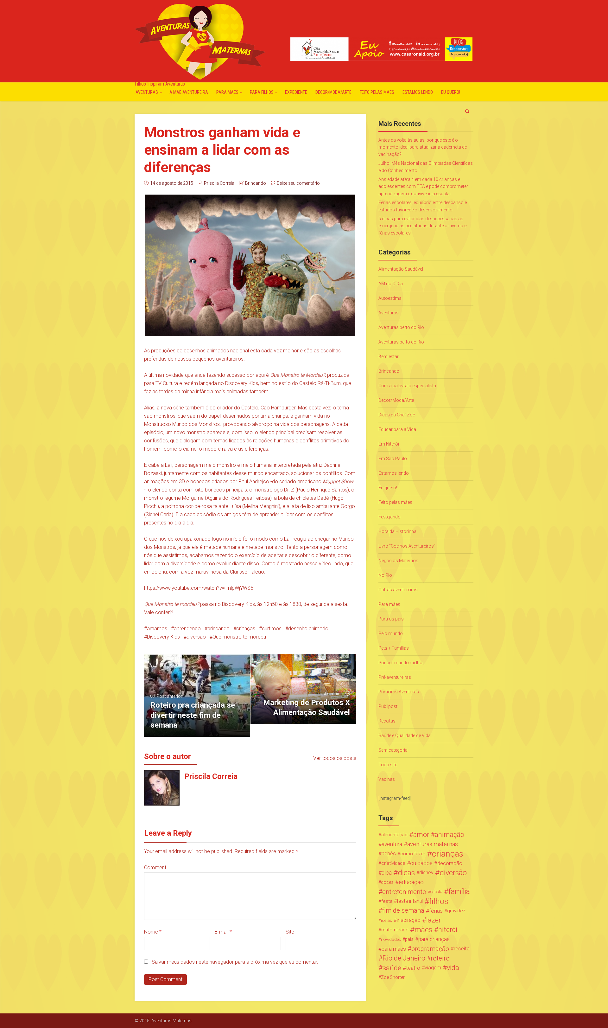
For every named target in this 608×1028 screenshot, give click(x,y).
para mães (394, 949)
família (459, 892)
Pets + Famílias (393, 648)
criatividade (393, 863)
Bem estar (388, 356)
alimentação (394, 835)
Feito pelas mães (377, 92)
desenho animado (308, 629)
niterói (447, 930)
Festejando (389, 516)
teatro (413, 968)
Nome (153, 932)
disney (426, 873)
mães (424, 930)
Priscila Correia (219, 183)
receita (462, 949)
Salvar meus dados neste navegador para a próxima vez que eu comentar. (235, 962)
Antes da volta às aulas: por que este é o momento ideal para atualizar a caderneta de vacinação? (422, 147)
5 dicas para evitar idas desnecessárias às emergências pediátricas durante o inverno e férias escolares (422, 225)
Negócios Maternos (398, 560)
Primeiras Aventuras (398, 691)
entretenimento (404, 892)
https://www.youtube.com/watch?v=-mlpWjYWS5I (199, 588)
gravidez (456, 911)
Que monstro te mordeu (239, 637)
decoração (449, 863)
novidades (391, 939)
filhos (438, 901)
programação (430, 949)
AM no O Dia (390, 283)
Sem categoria (393, 750)
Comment (155, 867)
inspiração (409, 920)
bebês (389, 854)
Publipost (387, 706)
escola (436, 891)
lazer (433, 920)
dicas (406, 873)
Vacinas (386, 779)
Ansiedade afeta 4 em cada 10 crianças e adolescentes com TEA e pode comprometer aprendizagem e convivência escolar (423, 186)
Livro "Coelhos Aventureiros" (406, 546)
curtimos (272, 629)
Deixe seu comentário (298, 183)
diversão (196, 637)
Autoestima (390, 298)
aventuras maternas (432, 844)
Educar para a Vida (397, 429)
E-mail (223, 932)
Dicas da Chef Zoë (396, 414)
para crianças (434, 939)
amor (421, 834)
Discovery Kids (163, 637)
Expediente (296, 92)
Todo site (387, 764)
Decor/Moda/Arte (333, 92)
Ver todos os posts (334, 758)
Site (290, 932)
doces (387, 882)
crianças (245, 629)
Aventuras (147, 92)
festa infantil (410, 901)
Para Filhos (262, 92)
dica (387, 873)
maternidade (394, 930)
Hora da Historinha (397, 531)
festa (386, 901)
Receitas (387, 720)
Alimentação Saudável (400, 269)
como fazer (412, 854)
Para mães (227, 92)
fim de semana (403, 910)
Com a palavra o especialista (407, 385)
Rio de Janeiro (404, 958)
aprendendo (187, 629)
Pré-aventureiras (394, 677)
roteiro (440, 958)
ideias (386, 920)
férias (436, 911)
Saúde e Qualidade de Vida (404, 735)
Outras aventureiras (398, 589)
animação (449, 834)
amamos (157, 629)
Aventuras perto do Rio (401, 327)
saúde (392, 968)
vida (453, 968)
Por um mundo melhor (401, 662)
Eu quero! (450, 92)
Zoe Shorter (393, 977)
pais (409, 939)
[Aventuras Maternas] (200, 41)
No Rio (385, 575)
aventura (392, 844)
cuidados (421, 863)
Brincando (255, 183)
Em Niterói (388, 444)
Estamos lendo (417, 92)
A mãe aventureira (188, 92)
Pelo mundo (390, 633)
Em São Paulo (392, 458)
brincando (218, 629)
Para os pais (391, 618)
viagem (433, 968)
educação (411, 882)
